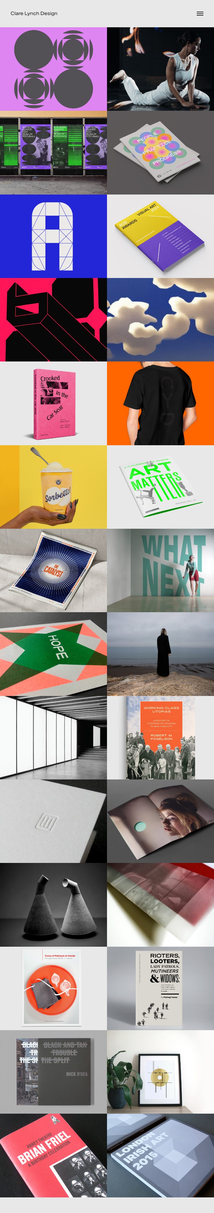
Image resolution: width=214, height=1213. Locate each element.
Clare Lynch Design (34, 13)
